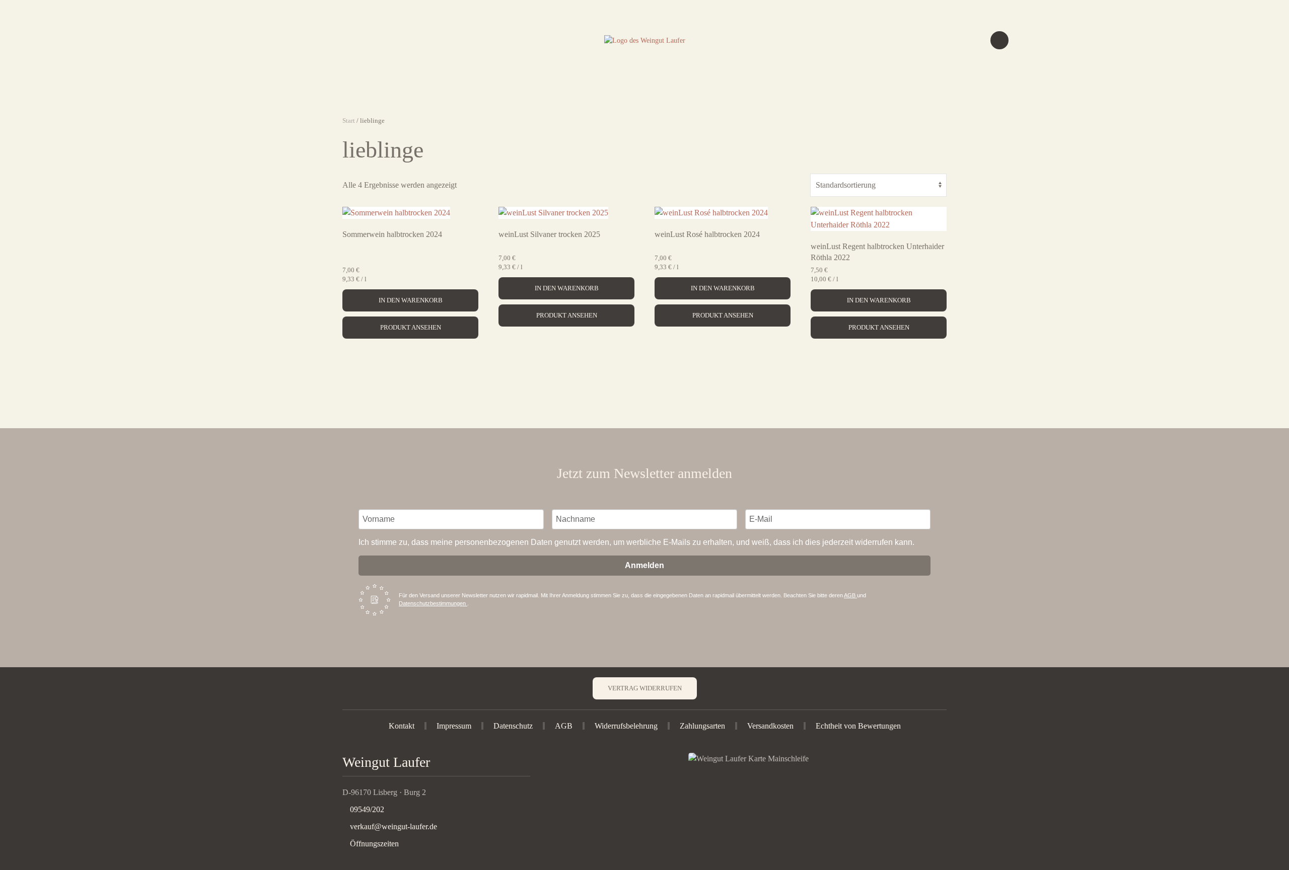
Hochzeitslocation (404, 40)
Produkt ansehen (410, 327)
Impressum (454, 726)
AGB (850, 595)
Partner (491, 40)
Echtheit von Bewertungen (858, 726)
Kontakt (733, 40)
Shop (863, 40)
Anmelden (644, 565)
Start (348, 120)
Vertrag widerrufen (645, 688)
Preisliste (802, 40)
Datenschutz (513, 726)
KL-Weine (556, 40)
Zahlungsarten (702, 726)
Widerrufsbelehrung (626, 726)
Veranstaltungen (299, 40)
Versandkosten (770, 726)
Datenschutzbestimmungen (433, 603)
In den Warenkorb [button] (411, 300)
